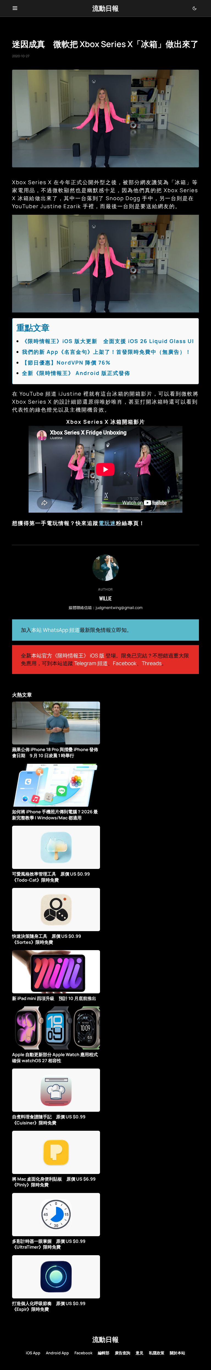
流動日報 (105, 8)
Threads (152, 663)
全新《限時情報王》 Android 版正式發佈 (76, 373)
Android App (57, 1352)
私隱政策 (156, 1352)
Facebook (125, 663)
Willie (105, 598)
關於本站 (177, 1352)
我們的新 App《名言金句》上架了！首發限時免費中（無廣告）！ (106, 351)
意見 (139, 1352)
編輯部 (103, 1352)
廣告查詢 (122, 1352)
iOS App (33, 1352)
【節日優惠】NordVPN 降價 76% (66, 362)
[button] (15, 8)
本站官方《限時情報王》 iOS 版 (67, 655)
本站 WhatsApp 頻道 (55, 630)
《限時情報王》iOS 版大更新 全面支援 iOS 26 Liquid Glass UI (108, 341)
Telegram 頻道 (91, 663)
